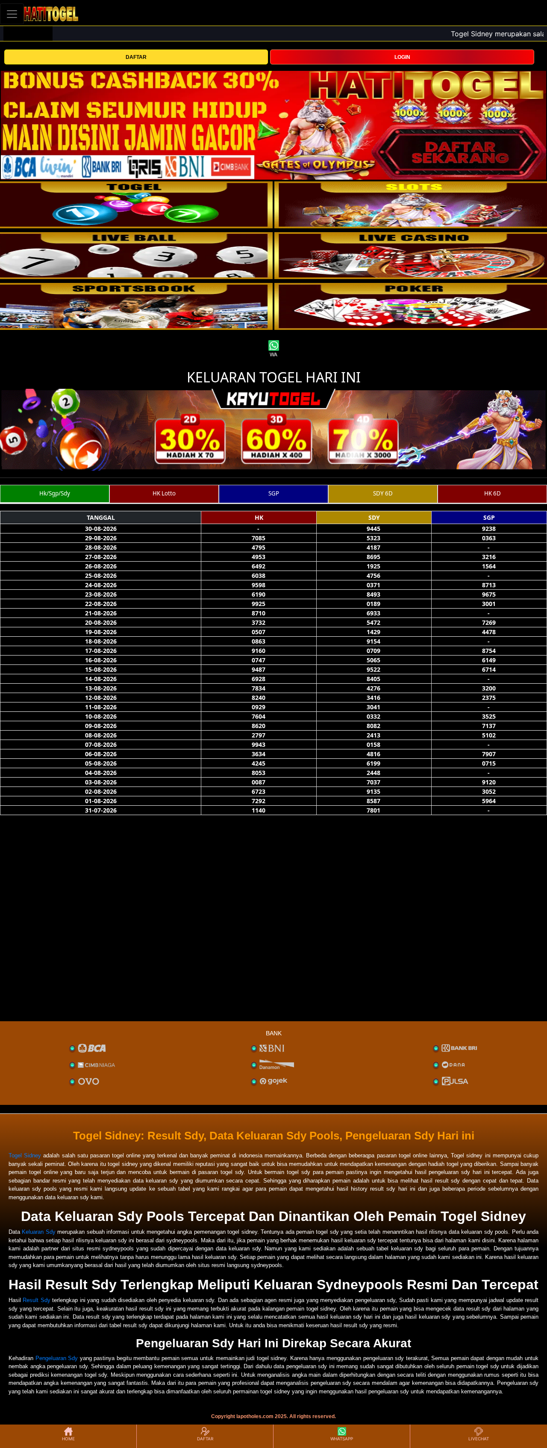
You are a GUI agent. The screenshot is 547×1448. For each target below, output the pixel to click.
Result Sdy (36, 1300)
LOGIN (402, 57)
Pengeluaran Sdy (56, 1358)
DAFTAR (136, 57)
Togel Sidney (25, 1155)
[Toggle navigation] (12, 13)
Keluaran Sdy (38, 1232)
